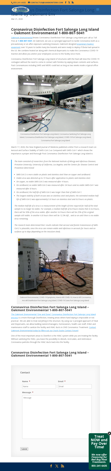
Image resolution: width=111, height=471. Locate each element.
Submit (24, 449)
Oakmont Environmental (21, 37)
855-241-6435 (99, 465)
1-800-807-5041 (72, 32)
